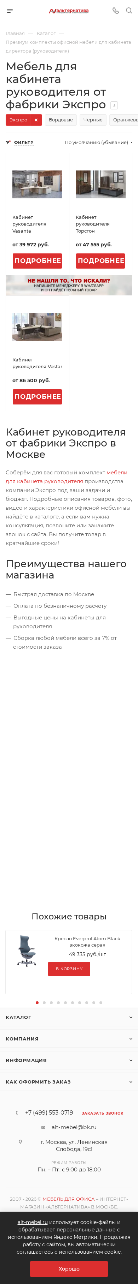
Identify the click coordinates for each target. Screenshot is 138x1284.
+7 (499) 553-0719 (49, 1113)
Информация (26, 1060)
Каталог (18, 1017)
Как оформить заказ (38, 1082)
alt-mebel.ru (33, 1222)
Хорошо (69, 1269)
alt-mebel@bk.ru (74, 1127)
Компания (22, 1039)
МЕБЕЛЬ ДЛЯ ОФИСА (68, 1199)
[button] (37, 1002)
